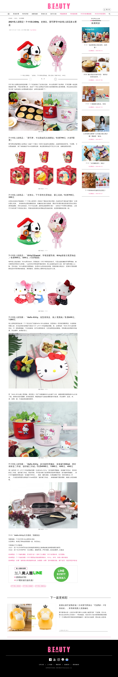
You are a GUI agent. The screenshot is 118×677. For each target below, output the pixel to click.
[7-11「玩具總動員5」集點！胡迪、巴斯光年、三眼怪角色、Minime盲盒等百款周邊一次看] (95, 153)
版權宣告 (66, 664)
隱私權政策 (76, 664)
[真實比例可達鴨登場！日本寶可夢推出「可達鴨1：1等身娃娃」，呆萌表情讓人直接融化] (31, 617)
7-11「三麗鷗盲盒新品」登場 (96, 104)
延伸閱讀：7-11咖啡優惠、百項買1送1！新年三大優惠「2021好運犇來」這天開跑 (37, 554)
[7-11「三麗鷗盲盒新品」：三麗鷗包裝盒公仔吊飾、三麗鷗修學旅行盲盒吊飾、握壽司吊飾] (95, 94)
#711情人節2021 (28, 586)
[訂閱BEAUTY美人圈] (67, 659)
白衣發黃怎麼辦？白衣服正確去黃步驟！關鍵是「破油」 (95, 135)
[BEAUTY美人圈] (59, 6)
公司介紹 (41, 664)
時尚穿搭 (25, 14)
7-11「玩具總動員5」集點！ (95, 163)
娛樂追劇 (35, 14)
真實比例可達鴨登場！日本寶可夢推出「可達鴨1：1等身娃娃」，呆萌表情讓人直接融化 (82, 606)
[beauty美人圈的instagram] (59, 659)
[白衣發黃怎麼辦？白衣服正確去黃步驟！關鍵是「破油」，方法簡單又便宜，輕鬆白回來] (95, 124)
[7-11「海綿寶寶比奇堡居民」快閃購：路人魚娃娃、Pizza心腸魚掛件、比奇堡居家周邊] (95, 35)
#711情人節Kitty (40, 586)
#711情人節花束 (16, 586)
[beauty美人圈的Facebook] (51, 659)
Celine (34, 30)
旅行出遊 (53, 14)
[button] (55, 79)
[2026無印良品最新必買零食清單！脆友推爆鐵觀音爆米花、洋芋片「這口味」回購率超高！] (95, 64)
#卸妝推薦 (73, 14)
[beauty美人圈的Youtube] (55, 659)
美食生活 (44, 14)
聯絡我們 (58, 664)
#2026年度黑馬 (100, 14)
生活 (15, 18)
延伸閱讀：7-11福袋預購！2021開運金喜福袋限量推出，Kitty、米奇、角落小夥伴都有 (38, 557)
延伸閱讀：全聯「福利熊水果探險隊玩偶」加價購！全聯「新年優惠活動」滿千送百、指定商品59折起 (43, 560)
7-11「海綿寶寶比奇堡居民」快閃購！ (95, 46)
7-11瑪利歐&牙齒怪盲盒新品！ (95, 190)
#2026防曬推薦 (86, 14)
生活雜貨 (21, 18)
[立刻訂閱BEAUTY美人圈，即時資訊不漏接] (43, 574)
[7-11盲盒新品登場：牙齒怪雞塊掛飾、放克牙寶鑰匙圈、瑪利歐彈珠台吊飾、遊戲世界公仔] (95, 180)
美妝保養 (16, 14)
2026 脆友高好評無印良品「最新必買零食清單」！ (96, 76)
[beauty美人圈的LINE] (63, 659)
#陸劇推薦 (63, 14)
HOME (10, 18)
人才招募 (49, 664)
